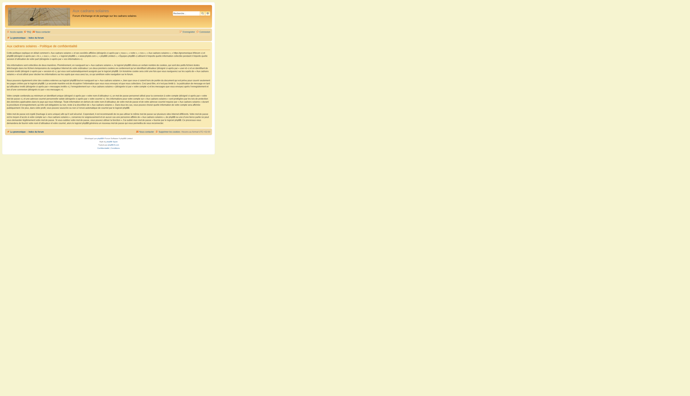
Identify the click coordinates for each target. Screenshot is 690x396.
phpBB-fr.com (113, 145)
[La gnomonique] (39, 16)
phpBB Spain (112, 142)
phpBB (100, 138)
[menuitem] (27, 32)
